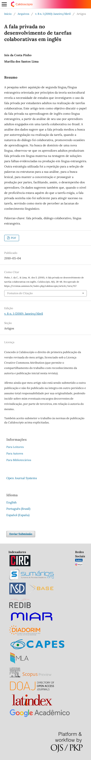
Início (8, 14)
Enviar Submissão (20, 534)
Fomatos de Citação (20, 293)
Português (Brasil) (18, 509)
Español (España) (17, 515)
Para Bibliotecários (18, 460)
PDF (13, 238)
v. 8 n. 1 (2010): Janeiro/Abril (53, 14)
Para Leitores (15, 447)
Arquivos (23, 14)
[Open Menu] (4, 4)
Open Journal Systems (21, 478)
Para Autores (14, 453)
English (11, 502)
